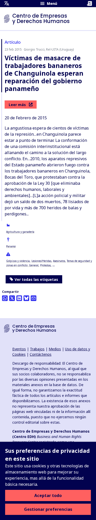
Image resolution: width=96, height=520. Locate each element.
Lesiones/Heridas (41, 261)
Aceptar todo (48, 495)
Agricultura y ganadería (20, 232)
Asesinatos (59, 261)
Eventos (19, 348)
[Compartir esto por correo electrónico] (33, 298)
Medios (55, 348)
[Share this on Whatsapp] (5, 298)
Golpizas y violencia (18, 261)
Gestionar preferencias (48, 509)
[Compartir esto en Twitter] (12, 298)
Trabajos (37, 348)
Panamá (11, 246)
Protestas (45, 265)
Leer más (17, 104)
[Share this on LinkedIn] (19, 298)
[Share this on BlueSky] (26, 298)
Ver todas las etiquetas (36, 279)
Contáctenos (40, 354)
